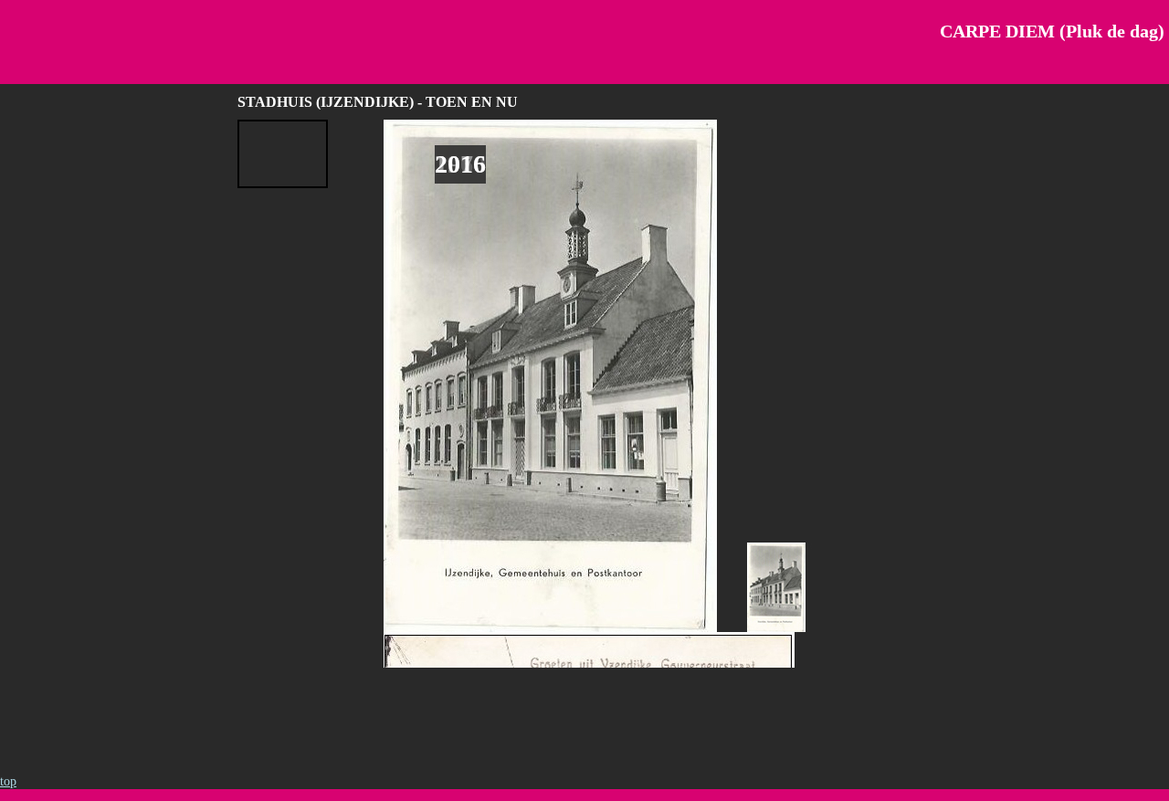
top (8, 781)
